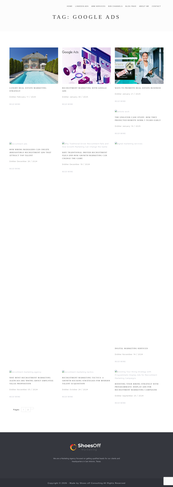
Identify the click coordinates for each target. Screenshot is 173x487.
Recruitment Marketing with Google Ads (84, 89)
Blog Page (130, 6)
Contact (156, 6)
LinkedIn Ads (82, 6)
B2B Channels (115, 6)
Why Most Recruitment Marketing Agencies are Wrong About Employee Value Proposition (31, 381)
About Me (144, 6)
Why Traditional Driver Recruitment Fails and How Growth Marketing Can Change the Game (84, 155)
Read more (15, 104)
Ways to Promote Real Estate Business (138, 88)
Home (69, 6)
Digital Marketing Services (131, 348)
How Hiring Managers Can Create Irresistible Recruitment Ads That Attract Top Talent (30, 152)
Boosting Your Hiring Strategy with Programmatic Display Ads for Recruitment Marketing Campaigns (137, 387)
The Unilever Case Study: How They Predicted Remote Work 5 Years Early (138, 118)
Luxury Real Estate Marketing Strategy (27, 89)
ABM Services (98, 6)
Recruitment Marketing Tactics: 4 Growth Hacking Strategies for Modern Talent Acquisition (86, 381)
